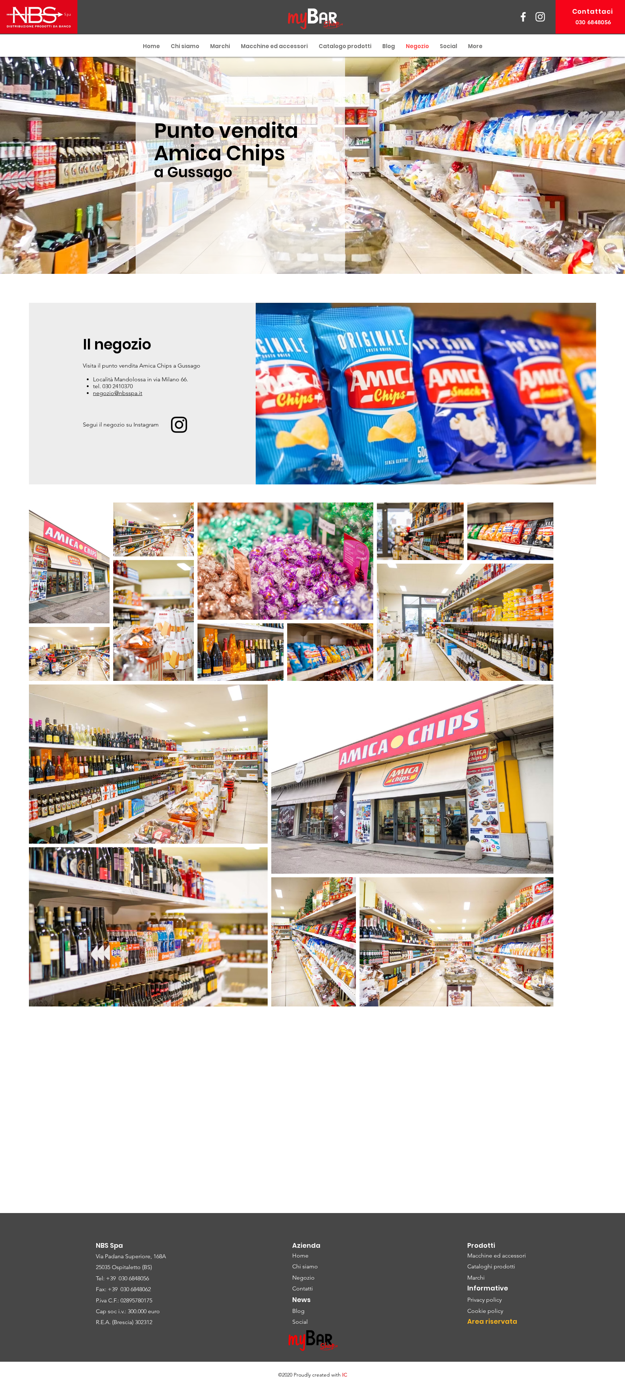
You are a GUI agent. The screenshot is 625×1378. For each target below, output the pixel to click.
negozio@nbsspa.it (117, 393)
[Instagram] (179, 425)
